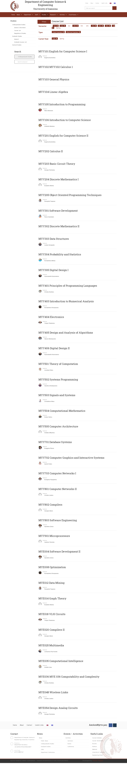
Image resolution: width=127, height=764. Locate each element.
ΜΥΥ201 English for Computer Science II (63, 135)
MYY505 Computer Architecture (58, 426)
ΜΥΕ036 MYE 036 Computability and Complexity (68, 676)
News (18, 15)
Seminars (70, 741)
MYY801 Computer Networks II (57, 489)
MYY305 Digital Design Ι (53, 270)
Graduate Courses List (20, 42)
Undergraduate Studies (18, 24)
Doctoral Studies (16, 45)
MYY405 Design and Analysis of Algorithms (65, 332)
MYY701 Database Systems (55, 442)
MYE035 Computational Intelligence (60, 661)
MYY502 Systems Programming (58, 379)
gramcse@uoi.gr (19, 752)
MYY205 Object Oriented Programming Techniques (70, 195)
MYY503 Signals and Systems (56, 395)
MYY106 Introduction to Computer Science (64, 120)
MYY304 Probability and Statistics (59, 254)
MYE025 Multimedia (51, 645)
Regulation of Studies (20, 33)
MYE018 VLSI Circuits (51, 614)
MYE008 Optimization (52, 567)
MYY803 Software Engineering (57, 520)
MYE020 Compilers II (51, 629)
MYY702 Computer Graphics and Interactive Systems (71, 457)
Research (53, 15)
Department (27, 15)
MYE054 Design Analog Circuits (58, 708)
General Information (20, 27)
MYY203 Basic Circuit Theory (56, 163)
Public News (44, 741)
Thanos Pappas (97, 760)
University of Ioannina (98, 752)
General (16, 39)
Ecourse (94, 743)
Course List (17, 30)
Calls (42, 749)
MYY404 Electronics (51, 317)
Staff (36, 15)
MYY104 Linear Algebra (53, 92)
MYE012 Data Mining (51, 582)
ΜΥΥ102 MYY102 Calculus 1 (55, 67)
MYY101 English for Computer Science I (62, 51)
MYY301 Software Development (58, 210)
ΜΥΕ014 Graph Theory (52, 598)
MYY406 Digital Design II (54, 348)
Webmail (94, 749)
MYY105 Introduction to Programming (61, 104)
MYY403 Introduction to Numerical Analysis (66, 301)
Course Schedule (97, 738)
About (91, 3)
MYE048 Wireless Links (53, 692)
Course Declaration (97, 740)
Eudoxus (94, 746)
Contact (97, 3)
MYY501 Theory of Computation (58, 364)
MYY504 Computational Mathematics (61, 410)
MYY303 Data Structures (53, 238)
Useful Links (104, 3)
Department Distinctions (48, 752)
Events (69, 743)
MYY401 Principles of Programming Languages (67, 285)
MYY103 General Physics (53, 79)
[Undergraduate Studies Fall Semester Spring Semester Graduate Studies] (24, 57)
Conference (71, 746)
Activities (62, 15)
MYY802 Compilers (50, 504)
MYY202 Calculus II (50, 151)
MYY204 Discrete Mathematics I (58, 179)
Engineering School (97, 755)
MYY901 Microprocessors (54, 536)
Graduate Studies (17, 36)
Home (86, 3)
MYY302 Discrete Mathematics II (58, 226)
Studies (44, 15)
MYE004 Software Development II (59, 551)
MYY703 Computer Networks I (57, 473)
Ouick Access (72, 15)
